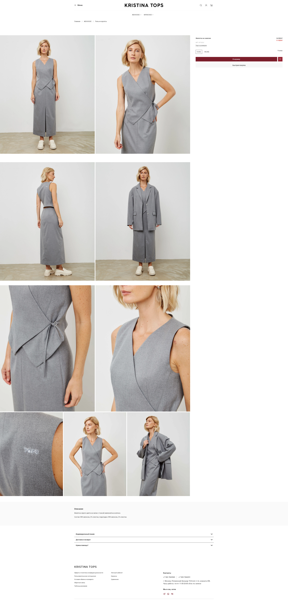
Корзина (114, 576)
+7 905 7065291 (184, 577)
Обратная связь (79, 582)
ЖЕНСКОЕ (136, 15)
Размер (280, 50)
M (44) (207, 52)
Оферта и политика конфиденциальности (88, 573)
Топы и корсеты (101, 21)
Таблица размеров (80, 586)
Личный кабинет (117, 573)
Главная (77, 21)
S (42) (199, 52)
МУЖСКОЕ (148, 15)
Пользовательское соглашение (85, 576)
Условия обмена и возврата (83, 579)
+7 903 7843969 (169, 577)
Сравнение (115, 579)
